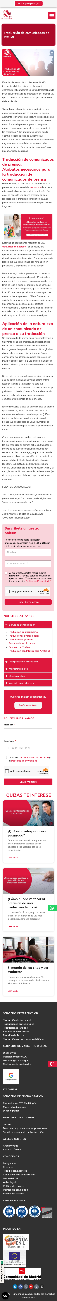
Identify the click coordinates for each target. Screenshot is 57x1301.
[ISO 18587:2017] (35, 1212)
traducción (35, 187)
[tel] (52, 1063)
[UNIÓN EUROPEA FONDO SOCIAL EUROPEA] (14, 1258)
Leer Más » (13, 858)
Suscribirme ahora (28, 602)
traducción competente (14, 246)
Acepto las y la (30, 759)
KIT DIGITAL (10, 1089)
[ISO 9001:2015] (22, 1212)
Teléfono (10, 741)
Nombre (9, 724)
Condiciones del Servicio (35, 757)
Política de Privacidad (37, 581)
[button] (52, 15)
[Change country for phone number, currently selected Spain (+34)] (7, 748)
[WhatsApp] (52, 908)
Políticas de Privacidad (24, 760)
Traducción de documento (23, 631)
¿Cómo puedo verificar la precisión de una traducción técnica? (26, 903)
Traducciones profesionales (24, 635)
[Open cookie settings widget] (5, 1295)
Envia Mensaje (28, 781)
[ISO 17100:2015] (9, 1212)
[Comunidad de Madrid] (22, 1273)
